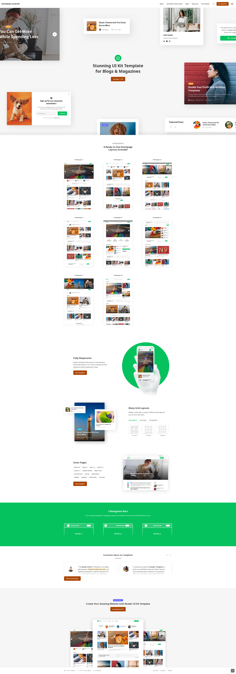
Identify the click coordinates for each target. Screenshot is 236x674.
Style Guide (102, 477)
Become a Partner (87, 470)
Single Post (77, 467)
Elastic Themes (87, 670)
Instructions (92, 477)
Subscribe (224, 4)
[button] (161, 4)
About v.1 (85, 467)
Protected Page (78, 474)
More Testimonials (72, 578)
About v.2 (92, 467)
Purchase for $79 (118, 609)
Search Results (95, 474)
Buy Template (80, 373)
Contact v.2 (77, 470)
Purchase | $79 (118, 79)
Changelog (84, 477)
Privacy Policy (98, 470)
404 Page (87, 474)
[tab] (132, 420)
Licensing (76, 477)
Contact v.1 (100, 467)
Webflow (73, 670)
